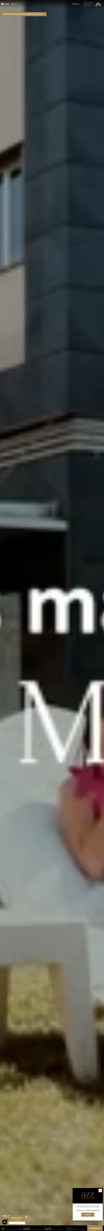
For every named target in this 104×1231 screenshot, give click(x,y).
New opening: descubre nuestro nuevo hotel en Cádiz (22, 14)
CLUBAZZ (88, 1215)
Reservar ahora (95, 1228)
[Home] (92, 4)
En (16, 4)
